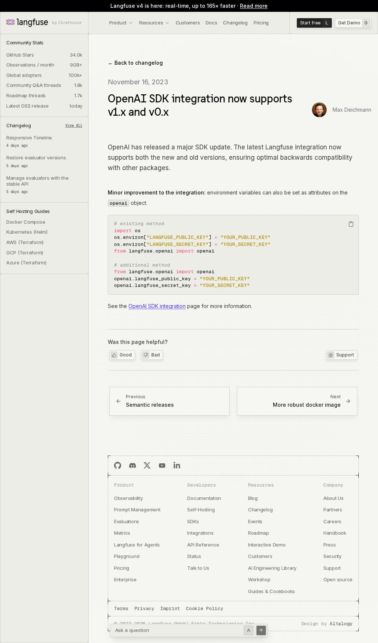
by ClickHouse (67, 23)
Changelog (235, 23)
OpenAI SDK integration (157, 306)
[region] (233, 254)
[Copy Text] (351, 224)
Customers (188, 23)
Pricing (261, 23)
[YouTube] (162, 465)
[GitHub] (117, 465)
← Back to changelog (135, 63)
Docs (211, 23)
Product (118, 23)
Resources (151, 23)
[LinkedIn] (177, 465)
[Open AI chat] (261, 630)
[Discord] (132, 465)
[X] (147, 465)
